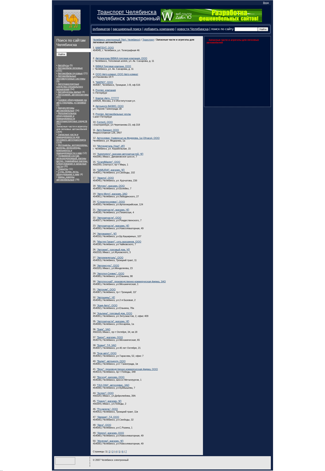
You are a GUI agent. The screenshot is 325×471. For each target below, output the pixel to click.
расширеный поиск (127, 29)
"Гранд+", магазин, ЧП (109, 401)
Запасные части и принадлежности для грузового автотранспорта (71, 137)
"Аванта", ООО (105, 177)
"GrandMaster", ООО (108, 162)
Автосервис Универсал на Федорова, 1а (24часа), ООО (128, 138)
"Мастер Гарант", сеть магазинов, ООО (119, 241)
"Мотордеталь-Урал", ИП (111, 146)
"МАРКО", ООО (104, 82)
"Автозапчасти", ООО (109, 217)
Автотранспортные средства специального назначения (69, 87)
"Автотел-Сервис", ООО (110, 273)
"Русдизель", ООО (107, 409)
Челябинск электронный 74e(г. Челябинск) (116, 39)
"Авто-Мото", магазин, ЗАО (112, 193)
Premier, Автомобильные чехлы (113, 114)
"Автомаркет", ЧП (107, 233)
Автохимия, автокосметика (73, 94)
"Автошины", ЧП (106, 297)
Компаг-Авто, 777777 (107, 98)
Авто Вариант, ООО (108, 130)
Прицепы (63, 169)
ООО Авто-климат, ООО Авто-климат (117, 74)
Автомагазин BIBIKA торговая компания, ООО (121, 58)
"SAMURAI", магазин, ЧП (110, 170)
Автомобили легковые (70, 68)
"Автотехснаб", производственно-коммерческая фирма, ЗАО (131, 281)
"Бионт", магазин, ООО (110, 337)
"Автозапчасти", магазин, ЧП (113, 209)
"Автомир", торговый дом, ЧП (113, 249)
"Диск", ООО (104, 425)
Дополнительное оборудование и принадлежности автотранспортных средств (71, 117)
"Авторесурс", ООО (108, 265)
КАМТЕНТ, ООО (105, 47)
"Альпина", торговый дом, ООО (114, 313)
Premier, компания (106, 90)
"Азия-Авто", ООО (107, 305)
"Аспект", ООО (105, 393)
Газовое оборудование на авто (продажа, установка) (71, 101)
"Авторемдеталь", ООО (110, 257)
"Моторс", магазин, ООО (111, 185)
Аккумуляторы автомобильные (65, 109)
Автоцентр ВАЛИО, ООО (110, 106)
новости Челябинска (192, 29)
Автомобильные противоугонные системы (70, 77)
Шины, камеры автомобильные (65, 178)
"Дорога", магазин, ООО (110, 433)
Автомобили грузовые (70, 73)
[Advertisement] (234, 74)
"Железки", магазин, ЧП (110, 441)
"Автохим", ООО (106, 289)
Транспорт (148, 39)
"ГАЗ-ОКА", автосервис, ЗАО (113, 385)
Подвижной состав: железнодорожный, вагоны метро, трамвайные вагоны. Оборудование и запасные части (72, 161)
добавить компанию (159, 29)
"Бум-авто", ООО (107, 353)
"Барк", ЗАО (103, 329)
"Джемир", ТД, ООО (108, 417)
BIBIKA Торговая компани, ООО (113, 66)
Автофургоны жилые (69, 92)
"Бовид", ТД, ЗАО (106, 345)
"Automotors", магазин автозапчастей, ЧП (120, 154)
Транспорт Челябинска (127, 12)
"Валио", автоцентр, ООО (111, 361)
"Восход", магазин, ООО (110, 377)
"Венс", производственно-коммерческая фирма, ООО (127, 369)
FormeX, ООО (105, 122)
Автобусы (63, 65)
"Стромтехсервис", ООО (111, 201)
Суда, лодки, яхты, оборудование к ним (67, 173)
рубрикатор (101, 29)
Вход (266, 2)
